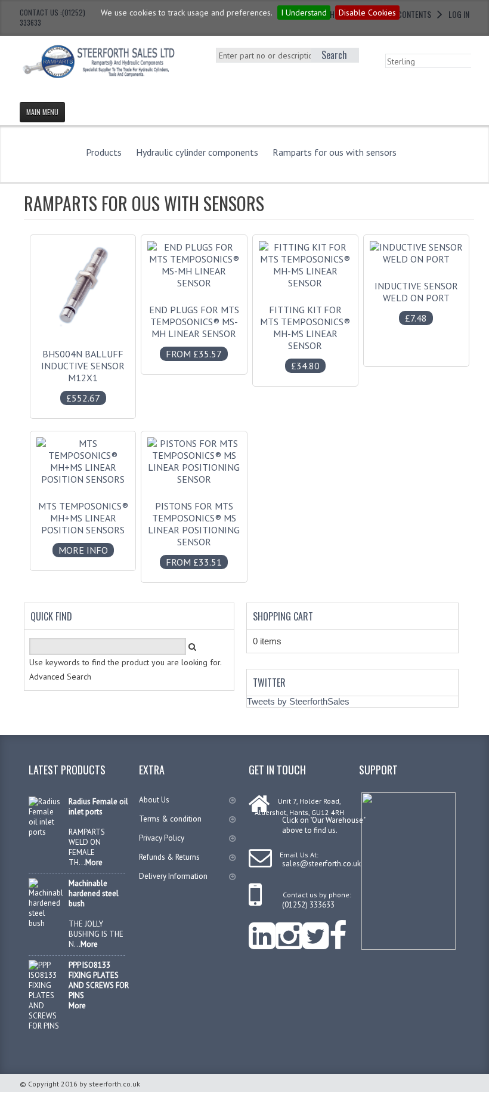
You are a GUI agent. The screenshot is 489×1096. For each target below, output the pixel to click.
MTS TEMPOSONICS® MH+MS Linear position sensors (83, 528)
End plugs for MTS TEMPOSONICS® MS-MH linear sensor (194, 332)
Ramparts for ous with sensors (335, 152)
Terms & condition (170, 819)
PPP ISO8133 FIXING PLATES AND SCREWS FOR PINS (99, 980)
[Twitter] (315, 928)
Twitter (269, 682)
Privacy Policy (161, 838)
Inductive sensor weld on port (416, 302)
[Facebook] (338, 928)
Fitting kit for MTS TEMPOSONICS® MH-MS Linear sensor (305, 338)
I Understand (304, 12)
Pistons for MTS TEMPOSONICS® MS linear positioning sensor (194, 534)
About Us (154, 800)
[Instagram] (289, 928)
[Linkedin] (262, 928)
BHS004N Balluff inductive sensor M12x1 (83, 376)
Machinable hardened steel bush (94, 893)
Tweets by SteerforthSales (298, 701)
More (94, 862)
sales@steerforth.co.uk (321, 864)
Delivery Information (173, 876)
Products (104, 152)
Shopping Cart (283, 616)
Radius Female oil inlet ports (98, 806)
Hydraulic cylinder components (197, 152)
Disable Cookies (367, 12)
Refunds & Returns (169, 857)
